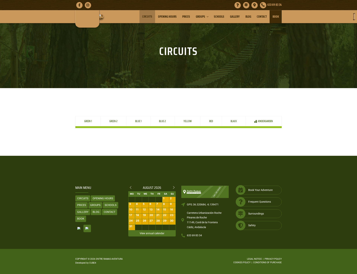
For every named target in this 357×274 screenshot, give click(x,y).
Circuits (147, 16)
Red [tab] (211, 121)
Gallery (235, 16)
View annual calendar (152, 233)
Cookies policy (241, 262)
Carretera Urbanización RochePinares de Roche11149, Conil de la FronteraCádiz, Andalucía (204, 220)
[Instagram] (88, 5)
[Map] (254, 5)
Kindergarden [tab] (265, 121)
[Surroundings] (246, 5)
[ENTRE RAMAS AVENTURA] (87, 19)
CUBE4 (92, 263)
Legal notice (254, 259)
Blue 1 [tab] (138, 121)
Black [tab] (234, 121)
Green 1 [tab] (88, 121)
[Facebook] (79, 5)
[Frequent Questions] (238, 5)
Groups (200, 16)
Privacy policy (273, 259)
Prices (186, 16)
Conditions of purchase (267, 262)
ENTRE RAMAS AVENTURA (109, 259)
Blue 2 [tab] (162, 121)
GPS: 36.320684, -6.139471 (203, 204)
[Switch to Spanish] (102, 16)
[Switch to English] (87, 228)
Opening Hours (167, 16)
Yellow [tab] (188, 121)
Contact (262, 16)
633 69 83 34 (194, 235)
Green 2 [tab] (113, 121)
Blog (248, 16)
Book (276, 16)
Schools (219, 16)
